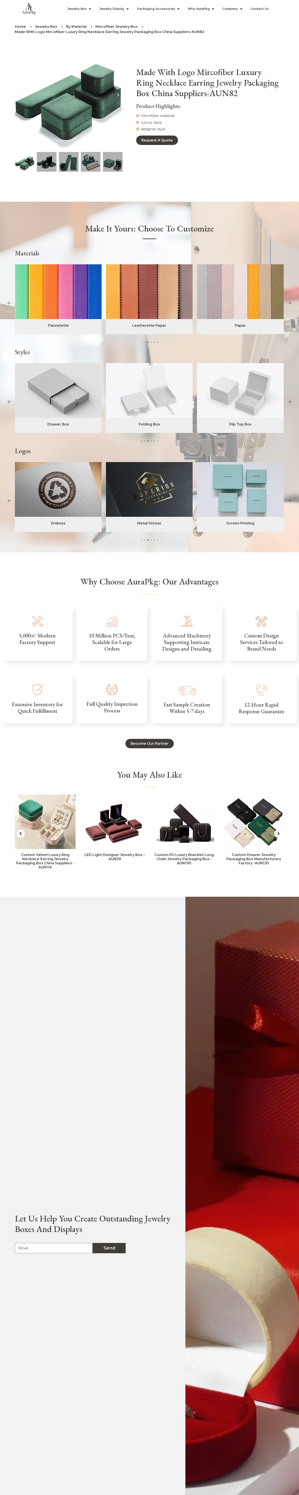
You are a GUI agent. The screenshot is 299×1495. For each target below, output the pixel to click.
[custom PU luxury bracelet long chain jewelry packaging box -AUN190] (114, 821)
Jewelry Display (111, 9)
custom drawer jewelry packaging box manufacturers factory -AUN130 (184, 859)
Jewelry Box (77, 9)
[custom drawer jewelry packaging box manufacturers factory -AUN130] (184, 821)
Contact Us (260, 9)
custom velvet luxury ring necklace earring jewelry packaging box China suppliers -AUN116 (254, 861)
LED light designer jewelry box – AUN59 (45, 857)
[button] (19, 95)
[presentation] (9, 303)
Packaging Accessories (156, 9)
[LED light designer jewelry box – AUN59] (45, 821)
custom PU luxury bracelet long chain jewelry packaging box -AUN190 (114, 859)
